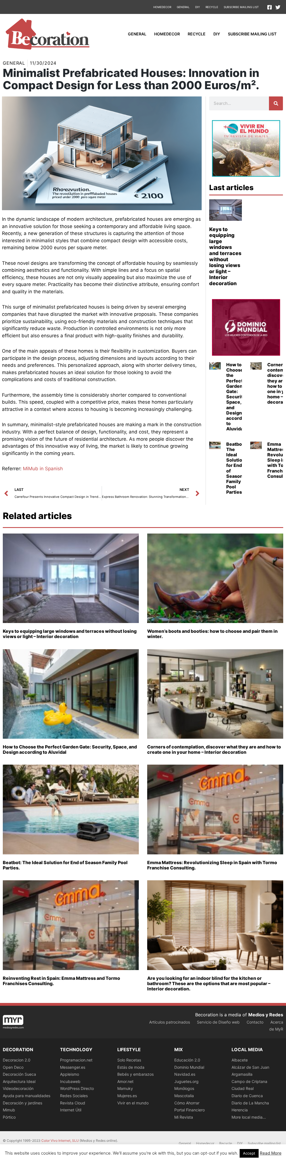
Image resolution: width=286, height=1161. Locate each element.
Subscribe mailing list (241, 7)
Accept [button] (249, 1153)
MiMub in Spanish (43, 468)
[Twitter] (277, 7)
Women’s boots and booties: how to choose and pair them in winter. (212, 633)
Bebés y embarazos (135, 1074)
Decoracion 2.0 (16, 1060)
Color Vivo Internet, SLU (60, 1140)
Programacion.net (76, 1060)
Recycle (212, 7)
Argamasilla (242, 1074)
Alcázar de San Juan (250, 1067)
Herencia (240, 1109)
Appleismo (69, 1074)
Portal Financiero (189, 1109)
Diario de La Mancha (250, 1103)
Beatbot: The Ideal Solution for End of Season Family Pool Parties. (235, 468)
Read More (271, 1153)
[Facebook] (269, 7)
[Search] (276, 103)
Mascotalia (184, 1095)
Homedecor (162, 7)
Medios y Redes (265, 1014)
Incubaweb (70, 1081)
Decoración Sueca (19, 1074)
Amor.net (125, 1081)
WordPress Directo (77, 1088)
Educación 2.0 (187, 1060)
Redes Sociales (74, 1095)
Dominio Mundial (189, 1067)
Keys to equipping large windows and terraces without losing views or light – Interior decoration (225, 256)
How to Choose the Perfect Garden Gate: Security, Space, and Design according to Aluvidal (237, 397)
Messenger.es (72, 1067)
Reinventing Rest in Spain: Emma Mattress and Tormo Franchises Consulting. (61, 980)
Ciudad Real (243, 1088)
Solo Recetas (129, 1060)
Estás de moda (130, 1067)
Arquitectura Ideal (19, 1081)
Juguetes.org (186, 1081)
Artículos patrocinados (169, 1022)
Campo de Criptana (249, 1081)
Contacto (255, 1022)
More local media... (249, 1117)
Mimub (9, 1109)
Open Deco (13, 1067)
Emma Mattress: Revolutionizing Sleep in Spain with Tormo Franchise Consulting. (212, 865)
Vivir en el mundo (133, 1103)
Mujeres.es (127, 1095)
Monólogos (184, 1088)
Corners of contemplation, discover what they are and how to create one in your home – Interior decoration (214, 749)
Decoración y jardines (22, 1103)
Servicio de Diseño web (218, 1022)
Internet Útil (70, 1109)
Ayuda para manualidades (26, 1095)
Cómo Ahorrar (186, 1103)
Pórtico (9, 1117)
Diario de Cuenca (247, 1095)
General (183, 7)
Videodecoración (18, 1088)
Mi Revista (183, 1117)
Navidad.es (184, 1074)
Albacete (240, 1060)
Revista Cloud (72, 1103)
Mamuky (125, 1088)
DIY (197, 7)
